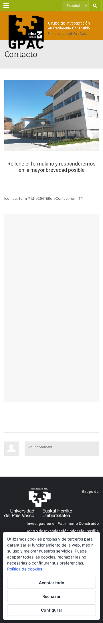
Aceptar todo (51, 582)
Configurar (51, 610)
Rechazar (51, 596)
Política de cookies (24, 568)
